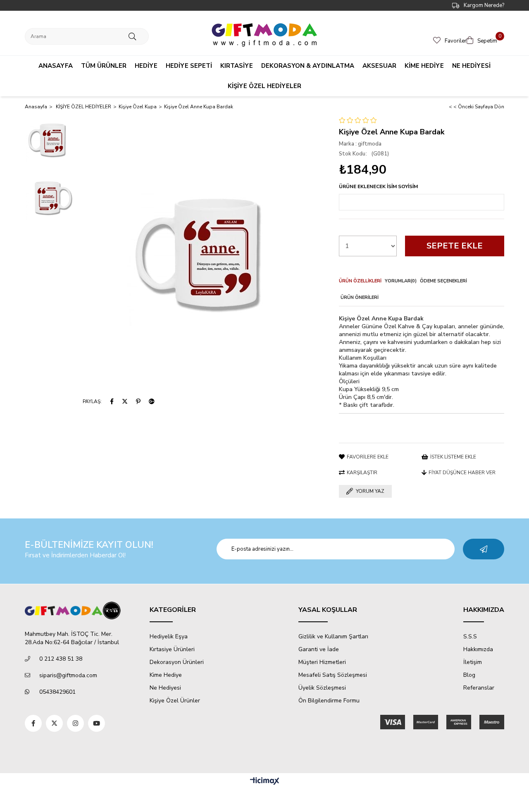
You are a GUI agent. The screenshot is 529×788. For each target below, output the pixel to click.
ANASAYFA (55, 66)
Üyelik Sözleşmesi (322, 688)
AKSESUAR (379, 66)
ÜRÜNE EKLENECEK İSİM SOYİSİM (378, 186)
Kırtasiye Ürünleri (172, 649)
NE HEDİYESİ (471, 66)
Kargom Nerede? (484, 5)
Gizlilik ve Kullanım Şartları (333, 636)
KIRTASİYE (236, 66)
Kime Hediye (166, 675)
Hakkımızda (478, 649)
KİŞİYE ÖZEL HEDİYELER (264, 86)
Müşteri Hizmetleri (322, 662)
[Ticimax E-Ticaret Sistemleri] (264, 781)
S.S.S (470, 636)
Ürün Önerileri (360, 297)
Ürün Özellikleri (360, 281)
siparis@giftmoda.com (68, 675)
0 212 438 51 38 (60, 659)
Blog (469, 675)
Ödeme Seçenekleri (443, 281)
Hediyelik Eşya (169, 636)
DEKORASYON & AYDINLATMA (307, 66)
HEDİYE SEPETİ (189, 66)
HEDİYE (146, 66)
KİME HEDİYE (424, 66)
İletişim (472, 662)
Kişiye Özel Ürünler (175, 700)
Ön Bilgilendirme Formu (329, 700)
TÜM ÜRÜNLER (103, 66)
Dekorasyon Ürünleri (177, 662)
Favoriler (456, 41)
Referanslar (478, 688)
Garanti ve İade (318, 649)
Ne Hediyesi (165, 688)
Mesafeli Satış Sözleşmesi (332, 675)
